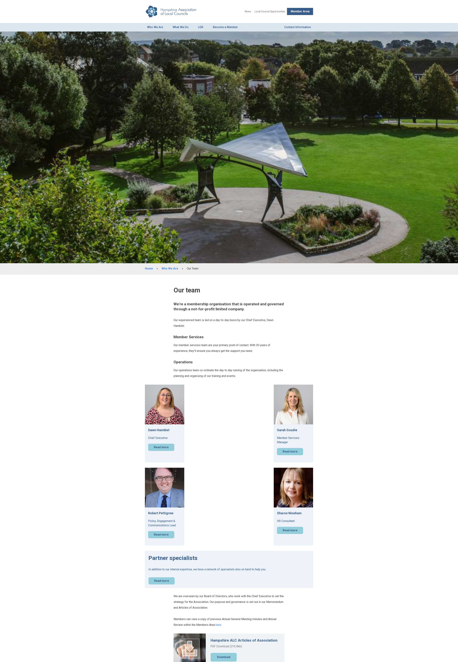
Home (149, 268)
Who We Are (155, 27)
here (218, 625)
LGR (200, 27)
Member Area (300, 11)
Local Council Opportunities (270, 11)
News (248, 11)
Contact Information (297, 27)
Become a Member (225, 27)
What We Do (181, 27)
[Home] (170, 11)
